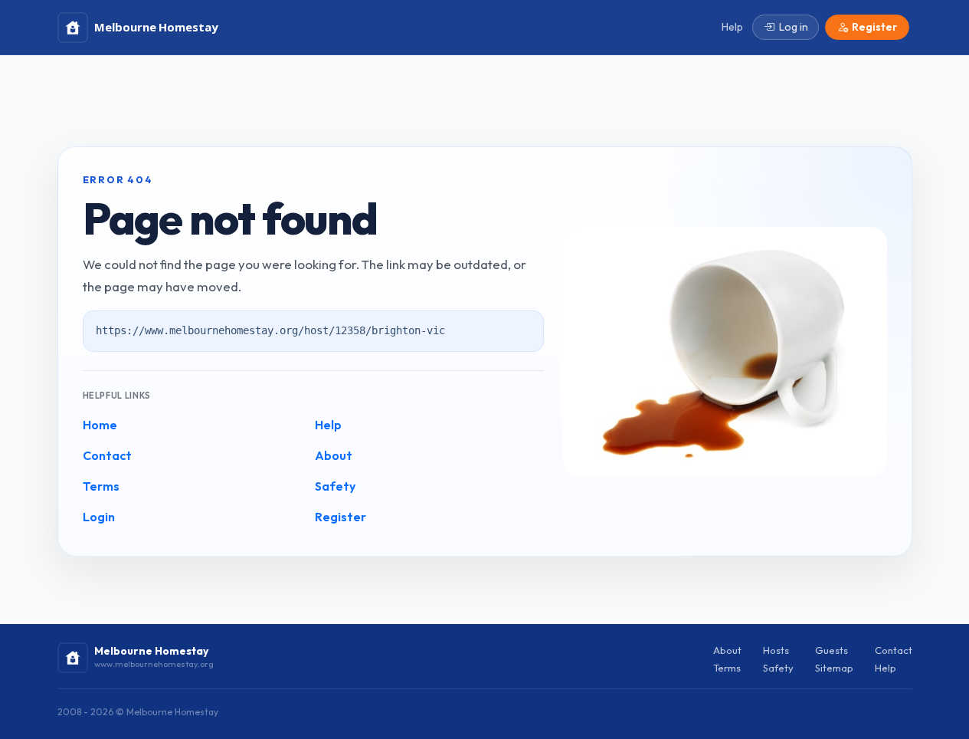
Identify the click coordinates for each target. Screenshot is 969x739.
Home (100, 424)
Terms (101, 486)
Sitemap (834, 668)
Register (340, 516)
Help (328, 424)
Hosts (776, 650)
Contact (107, 455)
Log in (793, 27)
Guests (831, 650)
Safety (335, 486)
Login (99, 516)
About (333, 455)
